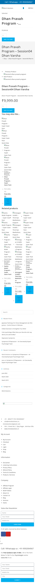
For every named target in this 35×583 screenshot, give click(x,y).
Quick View (5, 143)
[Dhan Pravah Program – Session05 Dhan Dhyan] (15, 79)
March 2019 (5, 380)
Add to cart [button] (8, 201)
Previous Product (10, 72)
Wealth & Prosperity (7, 174)
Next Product (8, 77)
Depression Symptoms (8, 338)
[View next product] (13, 77)
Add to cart (8, 39)
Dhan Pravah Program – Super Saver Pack (7, 181)
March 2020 (5, 377)
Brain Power (29, 261)
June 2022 (4, 373)
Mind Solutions (6, 391)
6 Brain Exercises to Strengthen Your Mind (14, 329)
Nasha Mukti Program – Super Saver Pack (7, 270)
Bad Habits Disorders (7, 261)
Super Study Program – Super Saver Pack (29, 269)
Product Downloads (7, 172)
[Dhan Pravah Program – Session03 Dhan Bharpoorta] (15, 74)
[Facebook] (3, 534)
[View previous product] (4, 72)
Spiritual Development (18, 269)
